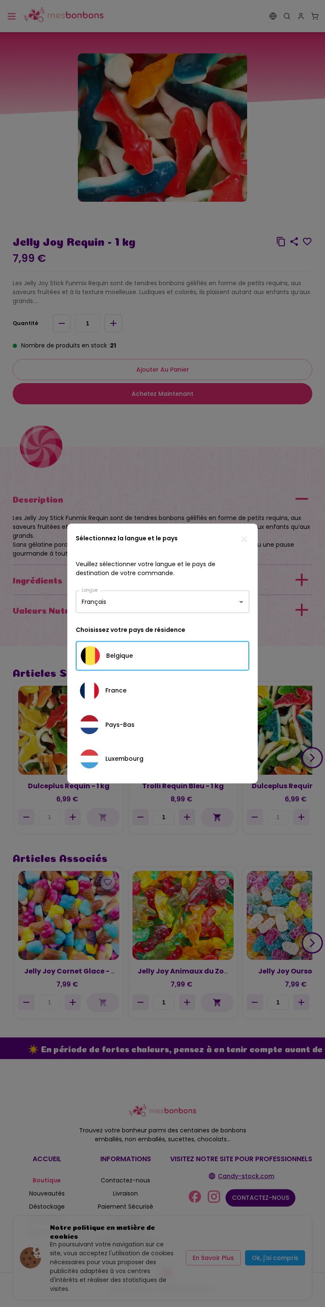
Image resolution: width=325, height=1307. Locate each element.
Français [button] (94, 602)
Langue (90, 590)
